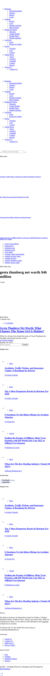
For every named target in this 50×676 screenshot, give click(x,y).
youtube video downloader (14, 254)
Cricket (12, 53)
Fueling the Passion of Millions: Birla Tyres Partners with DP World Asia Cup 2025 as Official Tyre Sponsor (25, 440)
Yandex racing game (12, 263)
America (12, 59)
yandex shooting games (13, 260)
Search (25, 345)
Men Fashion (14, 28)
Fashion (7, 19)
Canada (12, 63)
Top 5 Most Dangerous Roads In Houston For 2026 (14, 197)
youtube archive (10, 258)
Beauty (12, 21)
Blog (11, 364)
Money (12, 15)
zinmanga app (10, 248)
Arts (6, 655)
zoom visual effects (12, 244)
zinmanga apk (10, 250)
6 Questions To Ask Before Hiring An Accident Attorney (15, 217)
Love (11, 23)
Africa (11, 57)
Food (11, 42)
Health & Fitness (11, 30)
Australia (12, 61)
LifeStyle (8, 40)
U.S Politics (9, 323)
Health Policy (14, 36)
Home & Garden (15, 44)
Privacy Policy (10, 645)
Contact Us (13, 69)
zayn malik (9, 252)
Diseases (12, 32)
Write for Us (9, 643)
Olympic (12, 48)
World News (9, 55)
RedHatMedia (5, 669)
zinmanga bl (9, 246)
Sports (7, 46)
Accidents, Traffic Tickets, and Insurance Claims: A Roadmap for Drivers (20, 176)
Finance (12, 13)
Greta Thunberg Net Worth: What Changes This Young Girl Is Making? (22, 330)
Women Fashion (15, 26)
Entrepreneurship (15, 11)
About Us (8, 67)
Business (8, 9)
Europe (12, 65)
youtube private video (13, 256)
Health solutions (15, 38)
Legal (11, 17)
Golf (11, 51)
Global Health (14, 34)
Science (7, 661)
